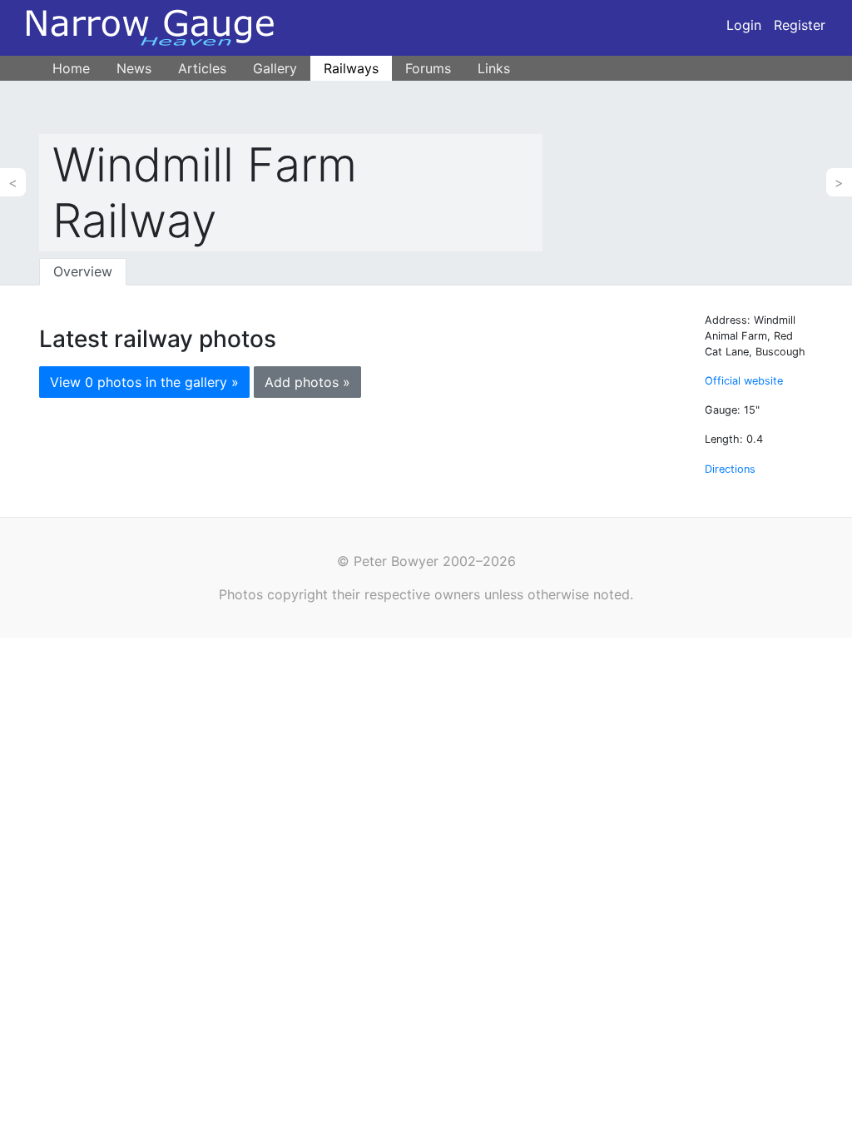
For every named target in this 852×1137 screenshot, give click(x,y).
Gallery (275, 68)
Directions (730, 469)
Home (71, 68)
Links (494, 68)
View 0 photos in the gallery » (144, 382)
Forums (428, 68)
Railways (351, 68)
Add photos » (307, 382)
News (133, 68)
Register (799, 25)
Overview (82, 271)
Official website (744, 381)
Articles (202, 68)
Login (743, 25)
